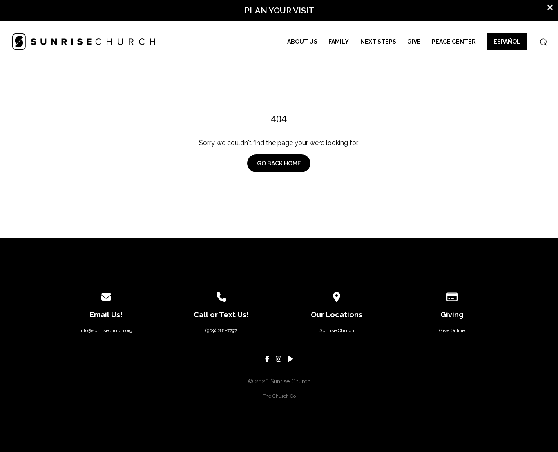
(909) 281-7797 (221, 330)
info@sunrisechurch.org (106, 330)
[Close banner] (550, 8)
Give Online (452, 330)
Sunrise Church (336, 330)
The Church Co (279, 396)
